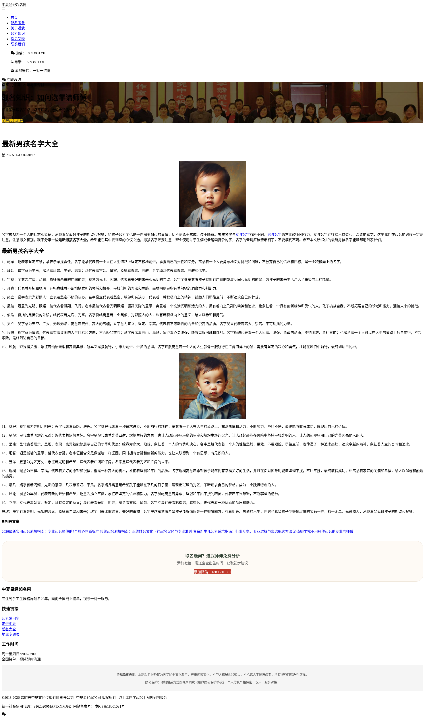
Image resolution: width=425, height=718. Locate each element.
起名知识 (18, 33)
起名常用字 (10, 618)
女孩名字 (243, 234)
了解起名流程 (12, 120)
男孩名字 (274, 234)
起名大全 (9, 629)
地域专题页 (10, 634)
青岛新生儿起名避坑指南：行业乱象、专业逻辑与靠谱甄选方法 (243, 531)
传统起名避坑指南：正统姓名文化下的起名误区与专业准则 (146, 531)
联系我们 (18, 44)
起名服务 (18, 23)
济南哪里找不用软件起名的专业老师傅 (323, 531)
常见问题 (18, 39)
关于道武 (18, 28)
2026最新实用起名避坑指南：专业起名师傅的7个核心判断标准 (51, 531)
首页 (14, 17)
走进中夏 (9, 624)
